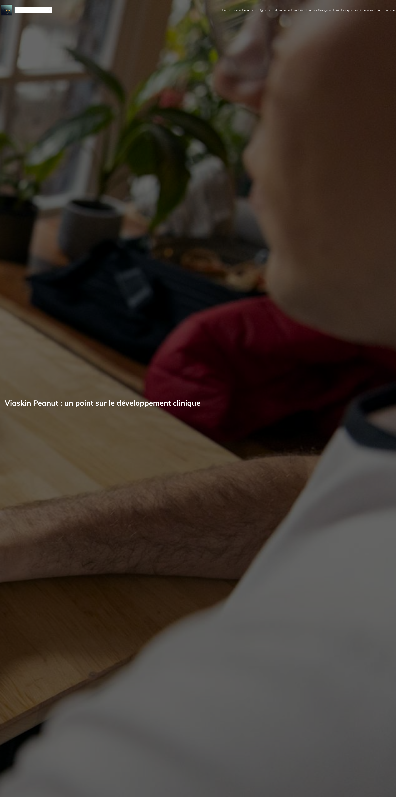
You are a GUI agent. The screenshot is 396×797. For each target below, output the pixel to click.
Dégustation (265, 10)
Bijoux (226, 10)
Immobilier (297, 10)
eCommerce (282, 10)
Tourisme (389, 10)
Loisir (336, 10)
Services (368, 10)
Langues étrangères (318, 10)
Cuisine (236, 10)
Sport (378, 10)
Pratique (346, 10)
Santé (357, 10)
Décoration (249, 10)
